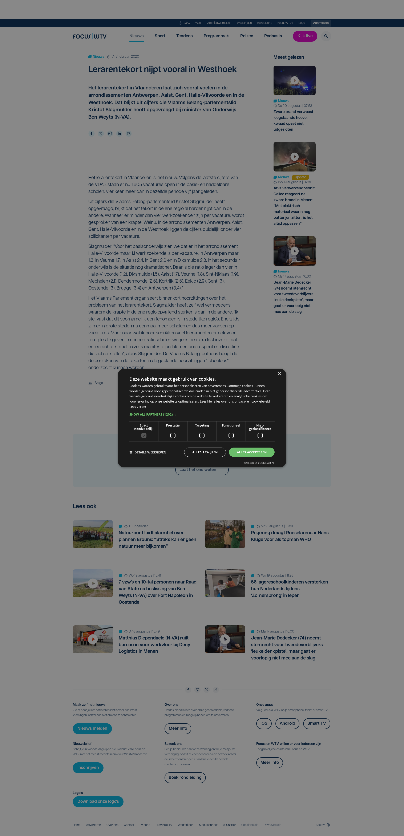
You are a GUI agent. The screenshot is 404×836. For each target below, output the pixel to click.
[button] (202, 414)
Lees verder (137, 406)
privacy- (240, 401)
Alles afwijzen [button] (205, 452)
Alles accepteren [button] (252, 452)
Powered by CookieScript (258, 462)
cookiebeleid (260, 401)
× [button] (279, 373)
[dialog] (202, 418)
